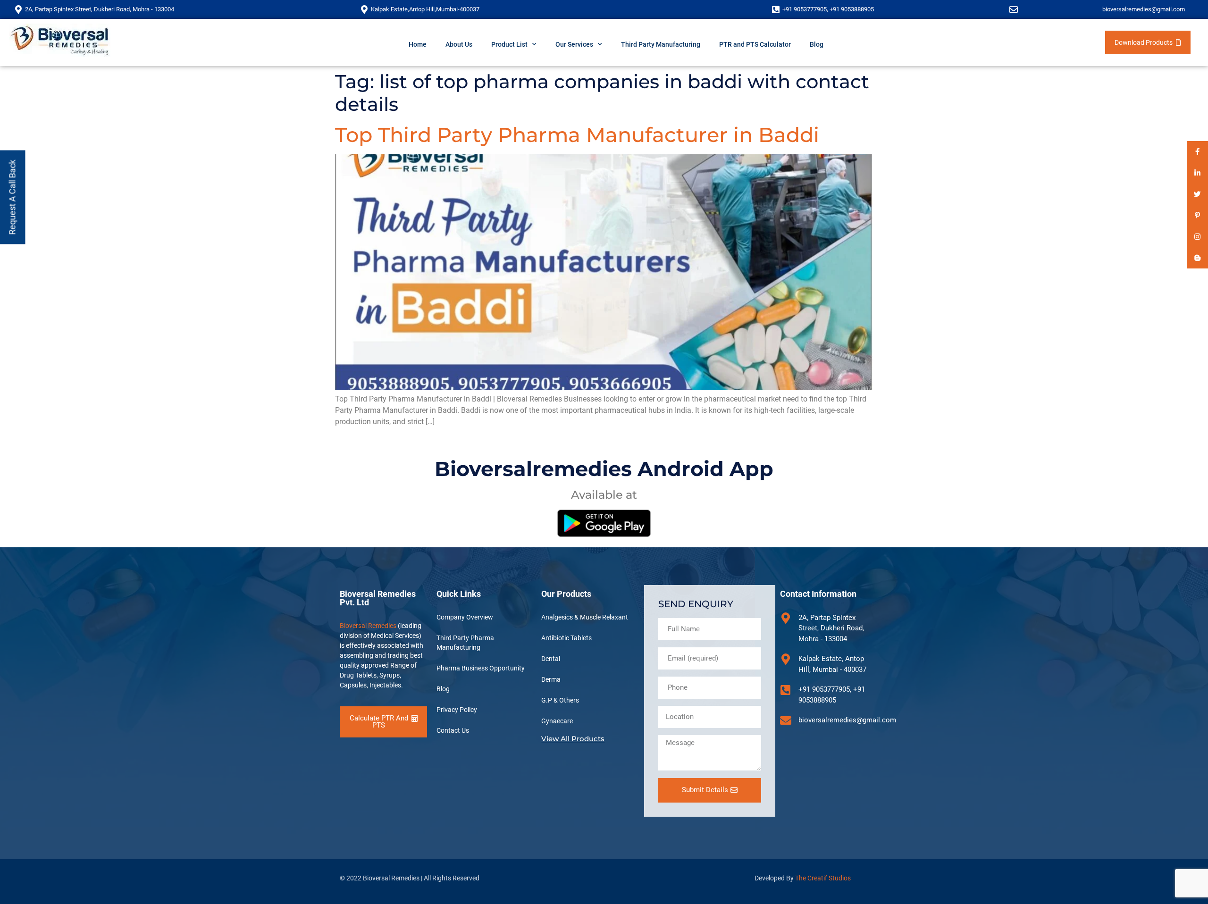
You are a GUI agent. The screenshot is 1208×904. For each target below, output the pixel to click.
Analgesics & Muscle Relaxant (584, 617)
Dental (550, 658)
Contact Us (452, 730)
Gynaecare (557, 721)
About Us (458, 44)
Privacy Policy (456, 709)
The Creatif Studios (823, 878)
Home (418, 44)
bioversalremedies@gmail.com (1143, 9)
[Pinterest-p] (1197, 215)
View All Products (572, 738)
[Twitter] (1197, 194)
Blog (816, 44)
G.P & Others (560, 700)
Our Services (574, 44)
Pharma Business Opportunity (480, 668)
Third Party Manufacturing (660, 44)
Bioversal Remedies (368, 625)
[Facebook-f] (1197, 151)
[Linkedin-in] (1197, 173)
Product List (509, 44)
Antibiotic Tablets (566, 638)
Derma (551, 679)
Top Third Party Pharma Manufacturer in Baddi (577, 134)
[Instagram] (1197, 236)
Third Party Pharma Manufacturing (465, 642)
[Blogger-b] (1197, 257)
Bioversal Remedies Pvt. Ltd (378, 598)
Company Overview (464, 617)
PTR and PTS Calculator (755, 44)
